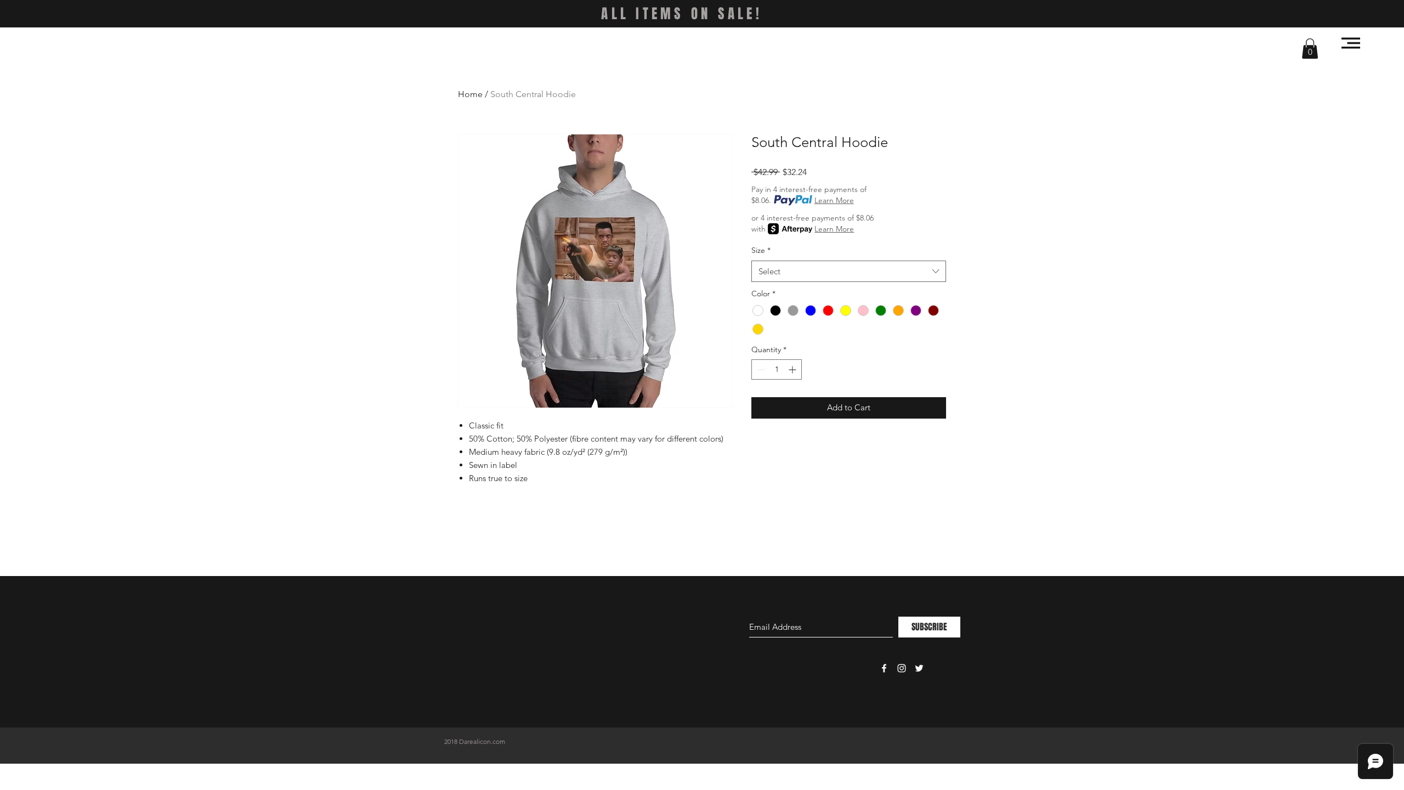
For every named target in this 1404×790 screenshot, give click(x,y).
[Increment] (793, 369)
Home (470, 94)
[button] (1309, 48)
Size (761, 250)
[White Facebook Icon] (884, 668)
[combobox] (848, 271)
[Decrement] (760, 369)
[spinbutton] (776, 369)
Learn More (834, 200)
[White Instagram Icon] (901, 668)
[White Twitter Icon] (919, 668)
